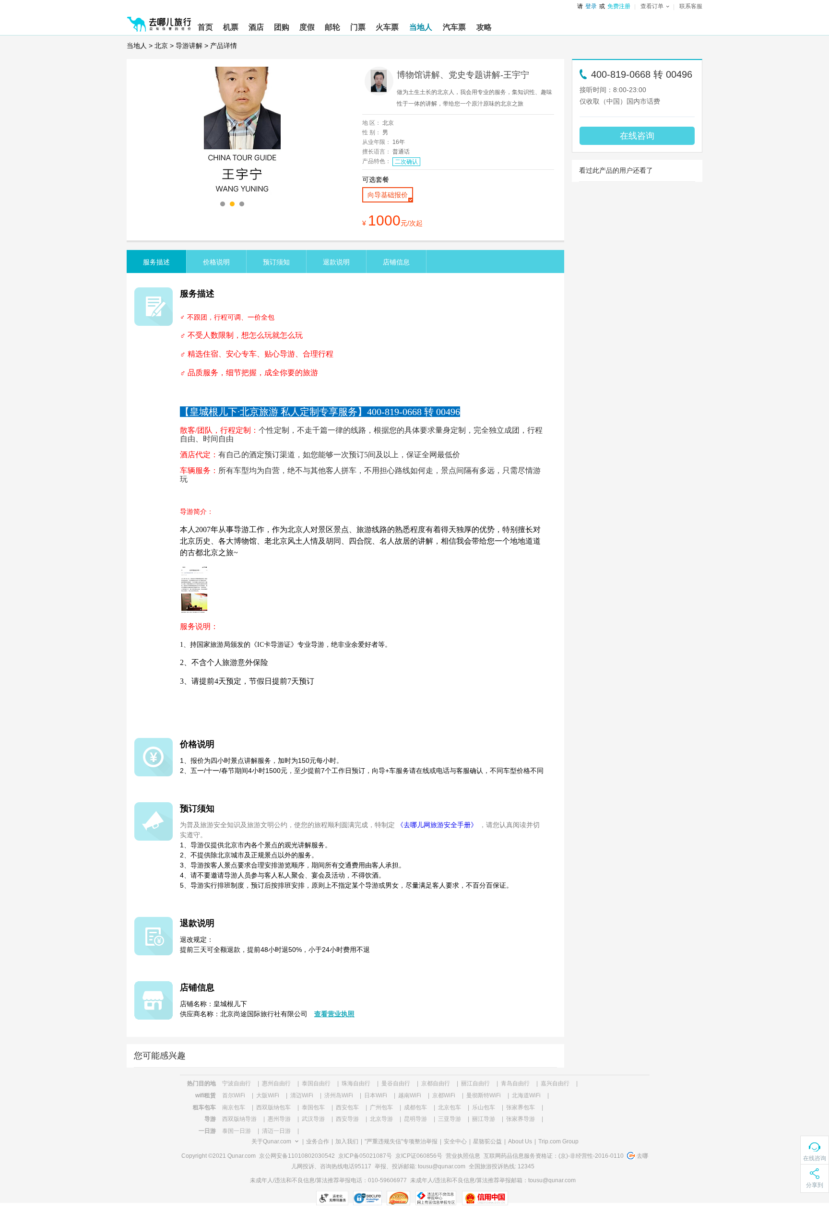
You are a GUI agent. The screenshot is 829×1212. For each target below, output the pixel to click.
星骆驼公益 (487, 1141)
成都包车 (415, 1107)
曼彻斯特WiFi (483, 1095)
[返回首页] (159, 20)
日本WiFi (375, 1095)
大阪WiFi (267, 1095)
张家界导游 (520, 1119)
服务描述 (156, 262)
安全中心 (455, 1141)
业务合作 (317, 1141)
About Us (520, 1141)
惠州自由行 (276, 1083)
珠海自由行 (356, 1083)
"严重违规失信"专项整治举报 (401, 1141)
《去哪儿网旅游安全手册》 (437, 825)
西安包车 (347, 1107)
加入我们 (346, 1141)
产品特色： (376, 161)
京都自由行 (435, 1083)
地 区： (371, 122)
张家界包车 (520, 1107)
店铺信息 (396, 262)
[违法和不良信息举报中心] (436, 1198)
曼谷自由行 (395, 1083)
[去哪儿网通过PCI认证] (398, 1198)
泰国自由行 (316, 1083)
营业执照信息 (463, 1156)
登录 (591, 6)
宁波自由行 (236, 1083)
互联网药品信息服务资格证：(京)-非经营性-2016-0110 (554, 1156)
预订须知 (276, 262)
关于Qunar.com (271, 1141)
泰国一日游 (236, 1131)
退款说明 (336, 262)
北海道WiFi (526, 1095)
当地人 (137, 45)
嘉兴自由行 (555, 1083)
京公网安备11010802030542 (297, 1156)
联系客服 (690, 6)
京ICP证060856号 (418, 1156)
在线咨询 (637, 136)
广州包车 (381, 1107)
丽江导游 (483, 1119)
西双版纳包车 (273, 1107)
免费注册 (618, 6)
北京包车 (449, 1107)
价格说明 (216, 262)
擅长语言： (376, 151)
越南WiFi (409, 1095)
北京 (161, 45)
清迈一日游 (276, 1131)
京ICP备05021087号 (365, 1156)
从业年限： (376, 142)
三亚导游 (449, 1119)
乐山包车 (483, 1107)
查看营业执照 (334, 1014)
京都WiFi (443, 1095)
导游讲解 (189, 45)
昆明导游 (415, 1119)
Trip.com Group (558, 1141)
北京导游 (381, 1119)
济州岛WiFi (338, 1095)
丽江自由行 (475, 1083)
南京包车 (233, 1107)
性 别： (371, 132)
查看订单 (651, 6)
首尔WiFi (233, 1095)
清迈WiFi (301, 1095)
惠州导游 (279, 1119)
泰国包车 (313, 1107)
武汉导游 (313, 1119)
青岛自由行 (515, 1083)
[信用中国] (485, 1198)
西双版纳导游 (239, 1119)
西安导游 (347, 1119)
